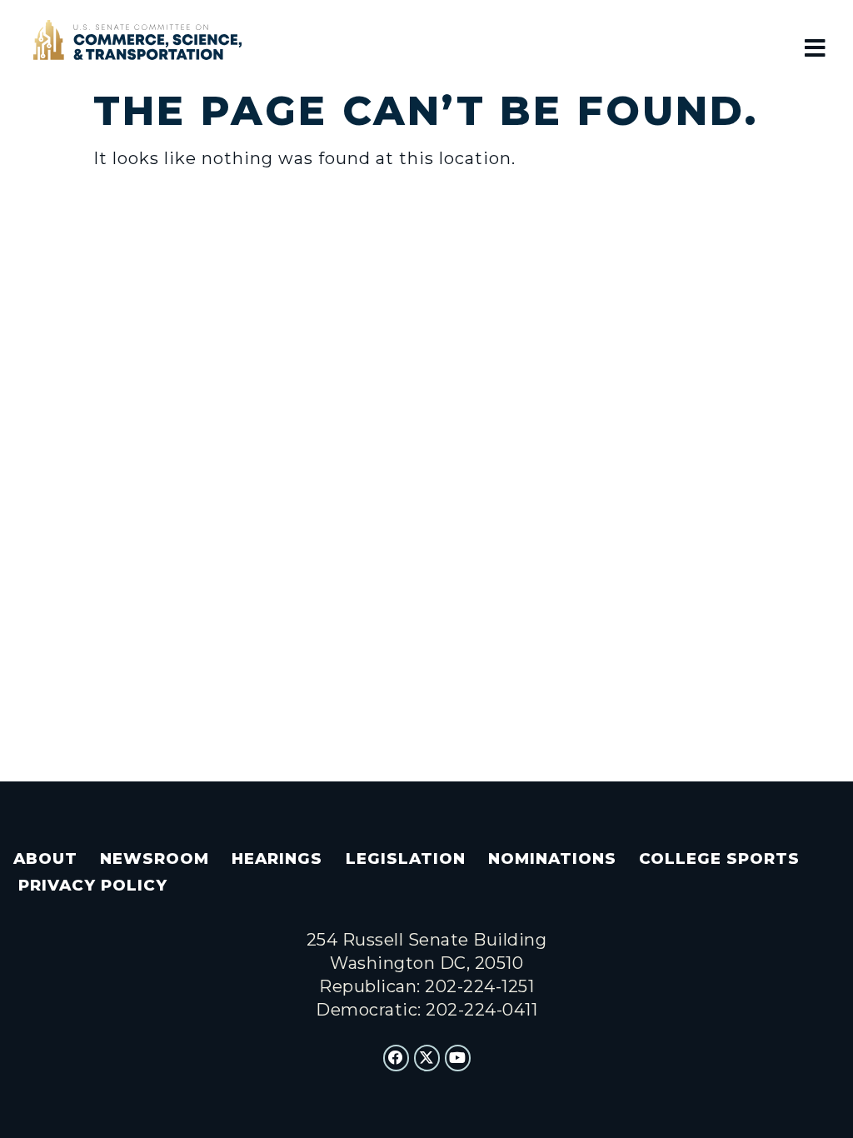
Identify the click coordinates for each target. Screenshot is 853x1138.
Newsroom (154, 858)
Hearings (277, 858)
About (45, 858)
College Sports (719, 858)
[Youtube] (458, 1058)
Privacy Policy (92, 885)
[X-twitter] (427, 1058)
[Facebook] (396, 1058)
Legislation (406, 858)
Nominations (552, 858)
